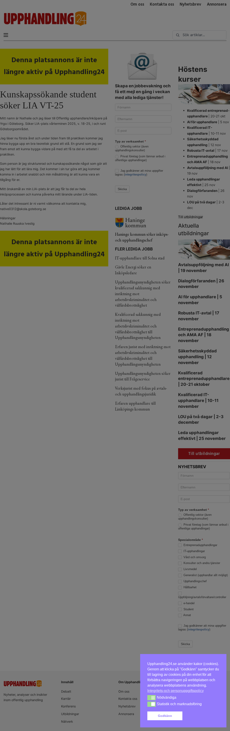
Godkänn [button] (165, 716)
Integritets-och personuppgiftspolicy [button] (175, 691)
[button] (201, 716)
